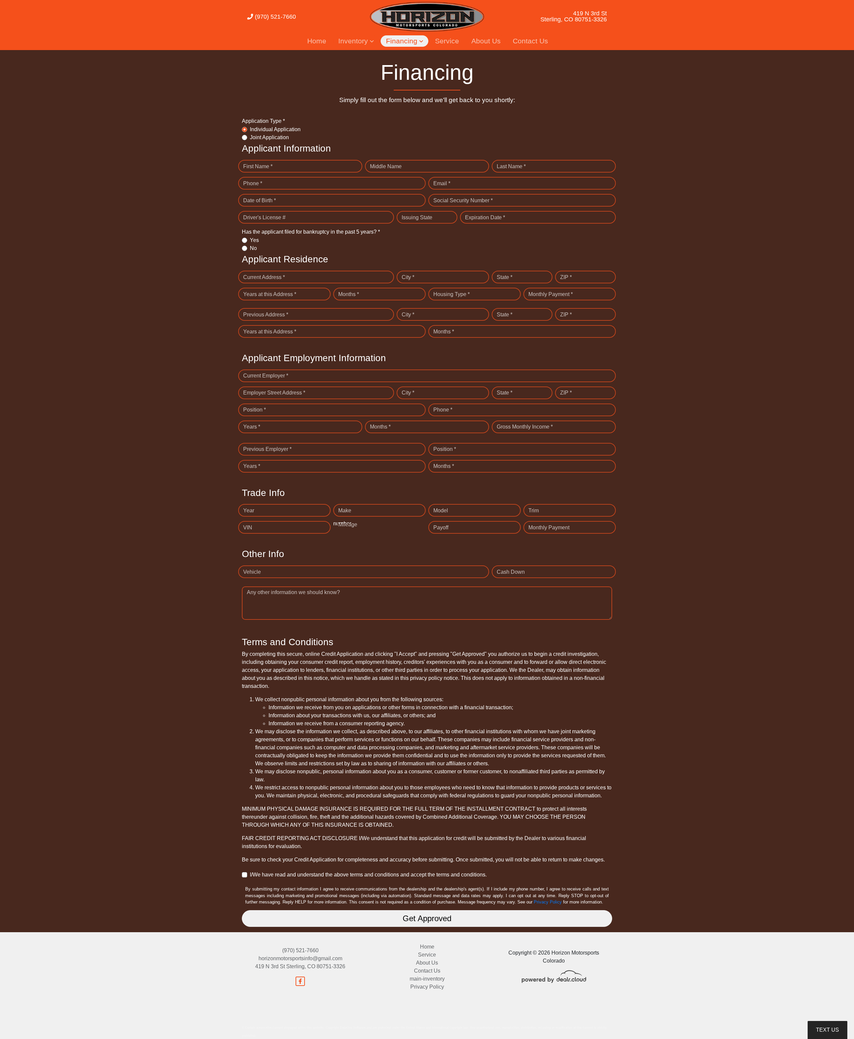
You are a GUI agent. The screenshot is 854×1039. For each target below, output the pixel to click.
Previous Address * (265, 314)
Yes (254, 240)
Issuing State (417, 217)
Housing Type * (451, 294)
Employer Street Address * (274, 393)
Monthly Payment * (550, 294)
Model (440, 510)
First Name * (258, 166)
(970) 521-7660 (274, 16)
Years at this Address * (269, 294)
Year (248, 510)
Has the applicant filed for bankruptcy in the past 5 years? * (311, 232)
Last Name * (511, 166)
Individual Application (275, 129)
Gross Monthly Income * (525, 427)
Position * (254, 410)
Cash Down (511, 572)
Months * (348, 294)
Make (344, 510)
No (253, 248)
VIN (247, 527)
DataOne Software (353, 1027)
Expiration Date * (485, 217)
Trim (533, 510)
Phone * (252, 183)
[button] (356, 40)
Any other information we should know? (293, 592)
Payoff (440, 527)
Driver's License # (264, 217)
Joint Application (269, 137)
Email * (441, 183)
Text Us (827, 1030)
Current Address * (264, 277)
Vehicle (252, 572)
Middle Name (386, 166)
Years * (251, 427)
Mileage (347, 524)
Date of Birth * (259, 200)
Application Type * (263, 121)
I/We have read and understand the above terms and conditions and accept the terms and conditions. (368, 874)
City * (408, 277)
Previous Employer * (267, 449)
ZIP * (566, 277)
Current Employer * (265, 375)
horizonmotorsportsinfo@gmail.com (300, 958)
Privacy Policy (548, 901)
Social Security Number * (463, 200)
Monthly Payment (548, 527)
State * (504, 277)
